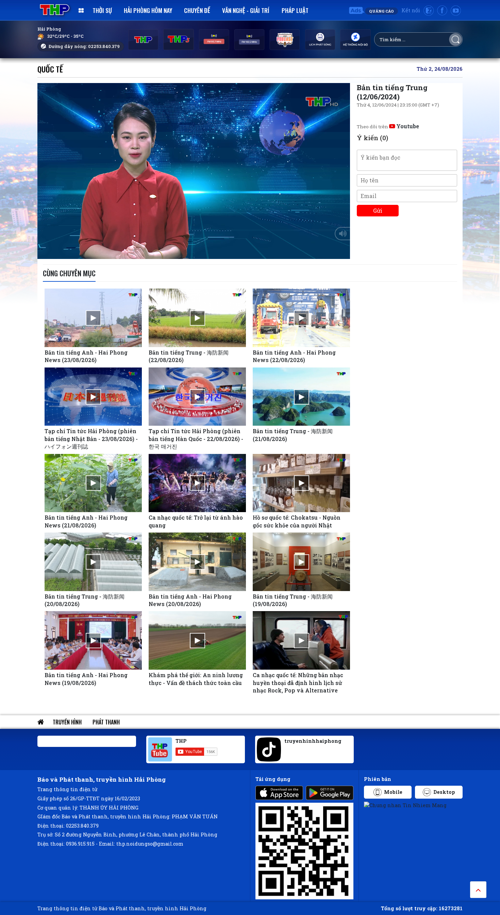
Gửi (377, 210)
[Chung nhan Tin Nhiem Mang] (405, 805)
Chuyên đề (197, 10)
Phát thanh (106, 722)
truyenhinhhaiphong (312, 741)
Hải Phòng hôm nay (148, 10)
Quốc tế (50, 69)
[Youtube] (456, 10)
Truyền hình (67, 722)
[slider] (192, 252)
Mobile (393, 792)
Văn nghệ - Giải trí (245, 10)
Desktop (444, 792)
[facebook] (442, 10)
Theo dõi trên (388, 127)
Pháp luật (295, 10)
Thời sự (102, 10)
